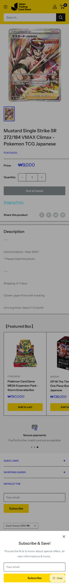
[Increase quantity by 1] (42, 177)
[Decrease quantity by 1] (22, 177)
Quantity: (10, 177)
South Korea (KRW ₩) (18, 525)
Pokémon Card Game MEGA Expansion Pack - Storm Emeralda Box (23, 386)
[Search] (60, 17)
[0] (62, 7)
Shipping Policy (14, 202)
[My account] (55, 7)
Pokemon (10, 152)
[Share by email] (62, 215)
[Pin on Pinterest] (48, 215)
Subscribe (35, 578)
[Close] (64, 536)
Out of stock (34, 191)
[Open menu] (5, 6)
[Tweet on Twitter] (55, 215)
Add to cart (25, 407)
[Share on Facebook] (41, 215)
